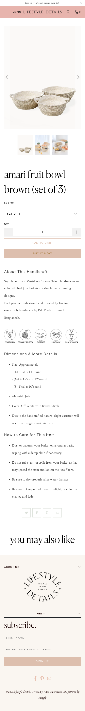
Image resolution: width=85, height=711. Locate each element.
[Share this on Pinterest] (47, 512)
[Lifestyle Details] (42, 12)
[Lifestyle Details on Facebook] (35, 679)
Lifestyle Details (22, 692)
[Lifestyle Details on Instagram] (49, 679)
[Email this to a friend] (57, 512)
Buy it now (42, 253)
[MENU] (6, 12)
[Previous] (7, 77)
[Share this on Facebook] (36, 512)
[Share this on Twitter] (26, 512)
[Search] (68, 12)
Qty (6, 223)
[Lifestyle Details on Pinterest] (42, 679)
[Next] (78, 77)
